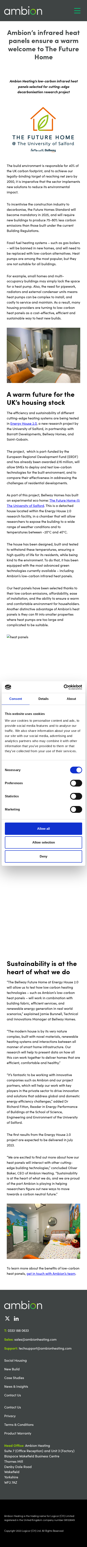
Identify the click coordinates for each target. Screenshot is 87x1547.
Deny (43, 856)
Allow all (43, 828)
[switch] (76, 783)
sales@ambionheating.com (35, 1339)
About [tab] (71, 699)
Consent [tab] (15, 699)
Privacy (10, 1416)
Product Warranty (17, 1433)
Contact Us (12, 1395)
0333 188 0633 (18, 1330)
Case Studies (14, 1377)
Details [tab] (43, 699)
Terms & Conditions (19, 1424)
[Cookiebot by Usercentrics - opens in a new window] (63, 687)
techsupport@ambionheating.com (45, 1348)
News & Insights (16, 1386)
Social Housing (15, 1360)
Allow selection (43, 842)
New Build (12, 1369)
